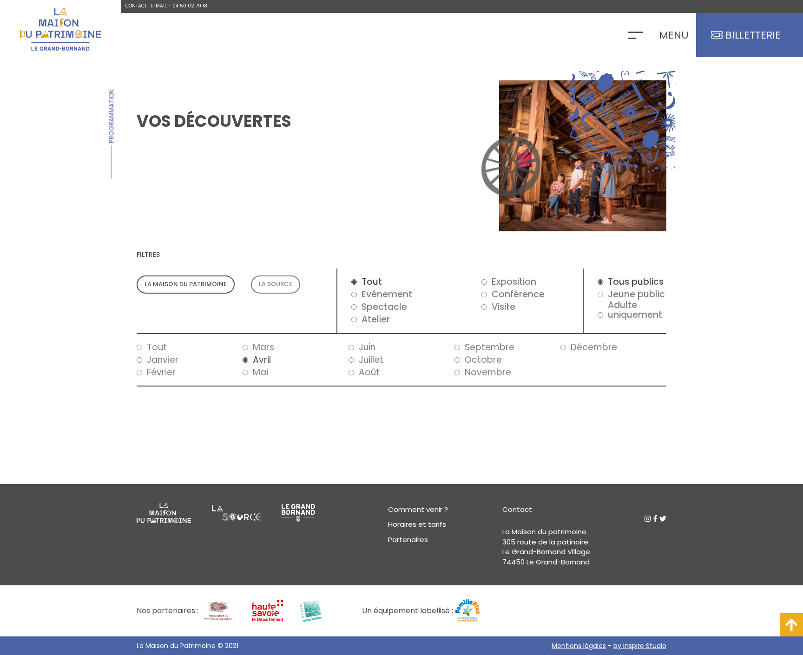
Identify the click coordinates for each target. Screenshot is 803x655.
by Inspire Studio (639, 645)
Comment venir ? (418, 509)
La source (275, 284)
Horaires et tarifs (417, 524)
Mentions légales (579, 645)
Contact (517, 509)
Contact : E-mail (146, 5)
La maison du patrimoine (186, 284)
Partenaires (408, 539)
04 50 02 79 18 (189, 5)
